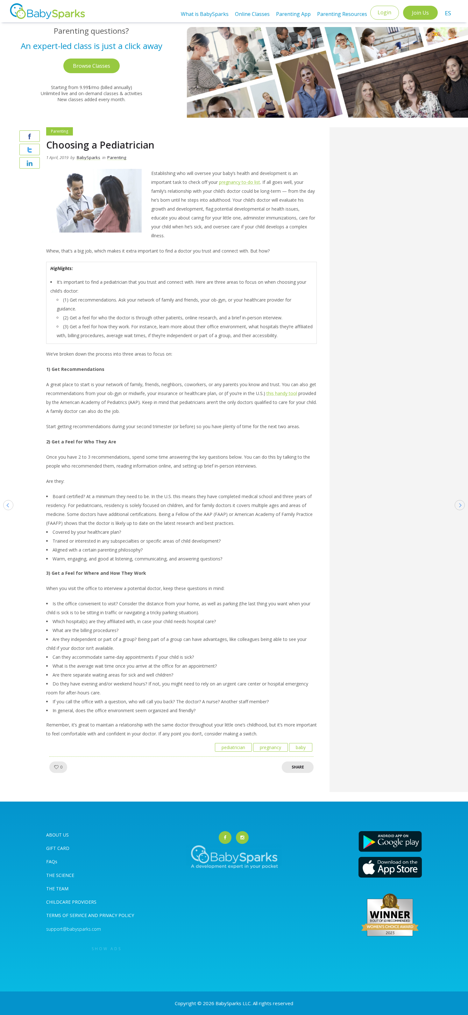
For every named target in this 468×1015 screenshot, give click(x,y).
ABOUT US (57, 835)
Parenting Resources (342, 13)
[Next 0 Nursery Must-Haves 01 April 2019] (463, 515)
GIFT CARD (57, 848)
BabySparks (88, 157)
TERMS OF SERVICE (67, 915)
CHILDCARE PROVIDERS (71, 902)
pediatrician (233, 747)
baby (301, 747)
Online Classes (252, 13)
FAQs (51, 862)
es (448, 13)
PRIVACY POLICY (116, 915)
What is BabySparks (205, 13)
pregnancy (270, 747)
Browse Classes (91, 65)
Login (384, 12)
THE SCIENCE (60, 875)
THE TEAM (57, 889)
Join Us (420, 12)
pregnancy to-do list (239, 182)
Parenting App (293, 13)
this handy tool (281, 393)
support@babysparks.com (73, 929)
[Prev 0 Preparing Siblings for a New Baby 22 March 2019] (5, 515)
